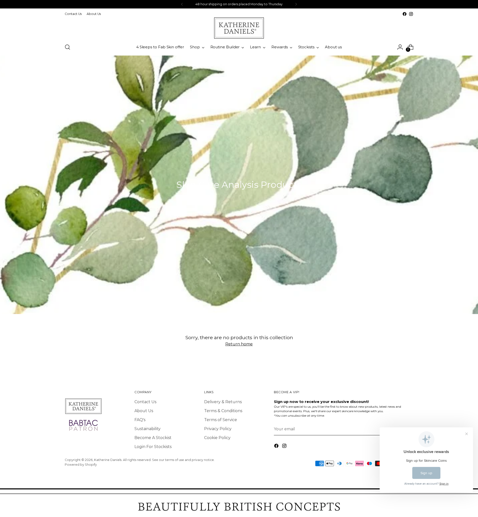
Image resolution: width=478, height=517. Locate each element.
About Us (143, 410)
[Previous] (182, 4)
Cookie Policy (217, 437)
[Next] (296, 4)
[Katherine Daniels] (239, 28)
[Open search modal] (67, 47)
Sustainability (147, 428)
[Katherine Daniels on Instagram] (411, 14)
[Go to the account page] (400, 47)
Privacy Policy (218, 428)
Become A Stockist (153, 437)
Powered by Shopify (81, 464)
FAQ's (139, 419)
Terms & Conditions (223, 410)
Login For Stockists (153, 446)
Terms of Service (220, 419)
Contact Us (145, 401)
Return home (239, 344)
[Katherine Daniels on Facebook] (404, 14)
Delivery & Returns (223, 401)
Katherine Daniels (107, 460)
